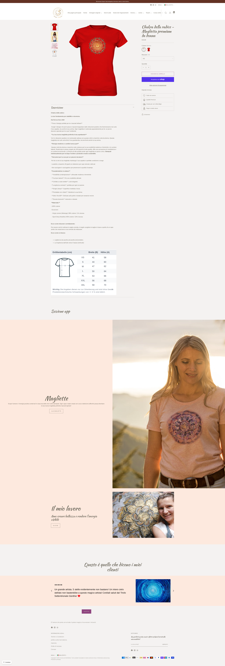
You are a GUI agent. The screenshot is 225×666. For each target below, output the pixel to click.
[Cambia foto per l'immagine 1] (54, 27)
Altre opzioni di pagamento (157, 85)
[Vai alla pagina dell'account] (169, 13)
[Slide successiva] (172, 552)
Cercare (53, 649)
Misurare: (146, 54)
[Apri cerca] (165, 13)
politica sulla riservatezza (59, 640)
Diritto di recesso (56, 646)
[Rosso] (149, 49)
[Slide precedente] (168, 552)
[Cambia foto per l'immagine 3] (54, 46)
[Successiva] (162, 13)
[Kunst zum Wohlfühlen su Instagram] (153, 5)
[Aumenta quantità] (148, 67)
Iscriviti (165, 644)
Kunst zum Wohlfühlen (65, 658)
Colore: (146, 45)
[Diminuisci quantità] (143, 67)
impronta (54, 643)
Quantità (144, 64)
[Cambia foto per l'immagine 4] (54, 53)
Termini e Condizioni (57, 636)
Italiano (160, 5)
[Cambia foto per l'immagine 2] (54, 37)
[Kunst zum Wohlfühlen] (58, 13)
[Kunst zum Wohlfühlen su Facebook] (151, 5)
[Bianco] (144, 49)
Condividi (147, 114)
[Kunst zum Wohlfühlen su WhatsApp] (155, 5)
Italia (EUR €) (169, 5)
